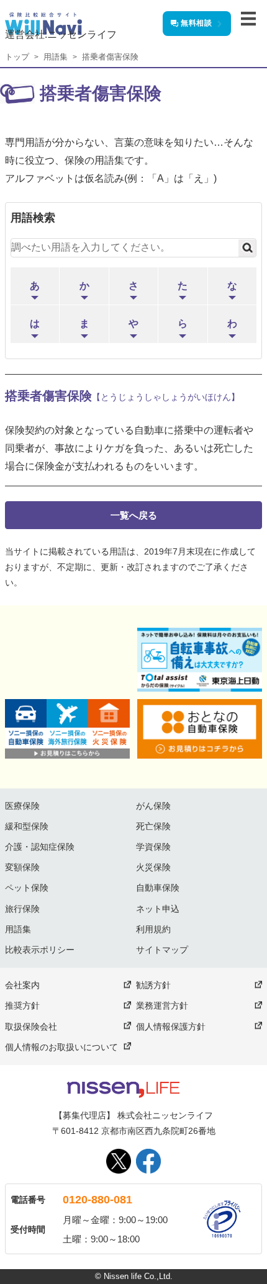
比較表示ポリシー (40, 950)
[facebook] (148, 1161)
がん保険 (153, 806)
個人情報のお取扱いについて (61, 1047)
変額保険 (22, 867)
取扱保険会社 (31, 1027)
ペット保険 (26, 888)
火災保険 (153, 867)
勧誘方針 (153, 985)
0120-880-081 (97, 1199)
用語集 (55, 56)
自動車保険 (157, 888)
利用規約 (153, 929)
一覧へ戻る (134, 515)
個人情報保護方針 (171, 1027)
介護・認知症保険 (40, 847)
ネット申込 (157, 909)
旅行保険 (22, 909)
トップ (17, 56)
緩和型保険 (26, 826)
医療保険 (22, 806)
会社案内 (22, 985)
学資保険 (153, 847)
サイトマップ (162, 950)
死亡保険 (153, 826)
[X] (118, 1161)
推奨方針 (22, 1005)
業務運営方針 (162, 1005)
